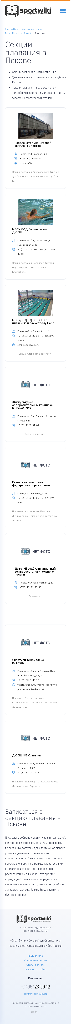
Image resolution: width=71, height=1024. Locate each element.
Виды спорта (35, 955)
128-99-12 (35, 986)
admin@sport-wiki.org (35, 993)
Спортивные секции (35, 960)
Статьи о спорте (35, 964)
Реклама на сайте (35, 969)
